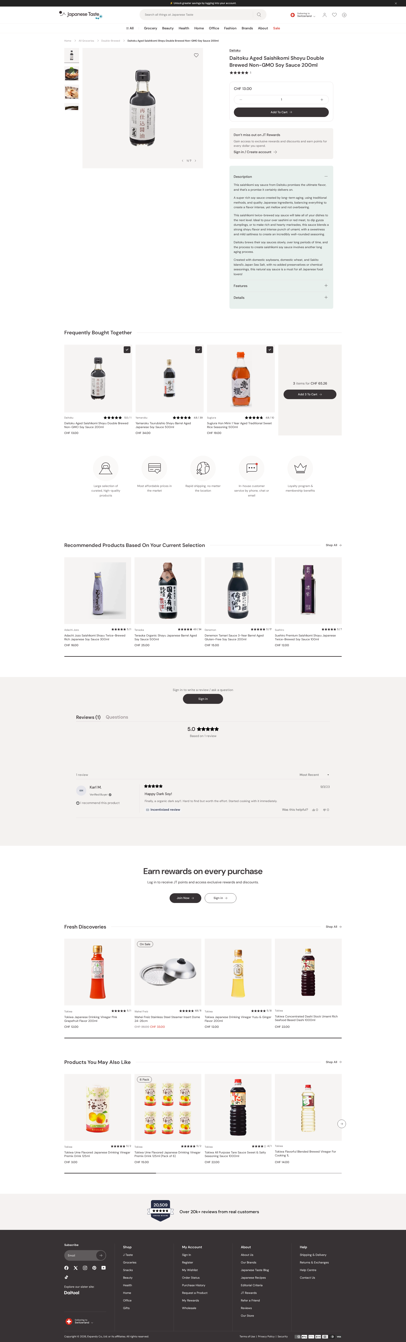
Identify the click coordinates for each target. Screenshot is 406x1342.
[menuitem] (130, 28)
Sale (276, 28)
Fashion (230, 28)
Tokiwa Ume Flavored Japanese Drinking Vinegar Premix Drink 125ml (97, 1154)
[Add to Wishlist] (196, 55)
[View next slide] (195, 160)
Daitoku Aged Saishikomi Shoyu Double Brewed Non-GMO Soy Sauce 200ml (96, 425)
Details (239, 297)
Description (243, 176)
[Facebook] (66, 1268)
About (263, 28)
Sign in (203, 699)
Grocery (150, 28)
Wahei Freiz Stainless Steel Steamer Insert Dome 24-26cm (167, 1019)
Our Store (247, 1316)
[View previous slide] (182, 160)
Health (184, 28)
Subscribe (101, 1255)
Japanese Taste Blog (255, 1270)
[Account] (324, 15)
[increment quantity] (322, 99)
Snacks (128, 1270)
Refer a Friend (250, 1300)
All (132, 28)
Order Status (191, 1277)
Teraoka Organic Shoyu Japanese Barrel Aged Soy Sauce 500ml (165, 637)
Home (199, 28)
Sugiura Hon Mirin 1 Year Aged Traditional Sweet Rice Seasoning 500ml (239, 425)
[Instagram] (85, 1268)
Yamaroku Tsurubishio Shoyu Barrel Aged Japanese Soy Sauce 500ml (163, 425)
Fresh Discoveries (85, 926)
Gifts (126, 1308)
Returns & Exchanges (314, 1262)
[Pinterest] (94, 1268)
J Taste (128, 1255)
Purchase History (193, 1285)
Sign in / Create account (252, 152)
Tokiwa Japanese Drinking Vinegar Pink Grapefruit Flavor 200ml (90, 1019)
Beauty (168, 28)
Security (283, 1336)
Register (187, 1262)
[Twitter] (76, 1268)
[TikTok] (66, 1277)
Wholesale (189, 1308)
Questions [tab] (117, 717)
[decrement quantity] (241, 99)
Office (214, 28)
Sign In (186, 1255)
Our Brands (248, 1262)
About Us (247, 1255)
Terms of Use (247, 1336)
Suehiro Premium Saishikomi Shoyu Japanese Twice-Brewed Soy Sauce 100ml (305, 637)
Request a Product (194, 1293)
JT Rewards (249, 1293)
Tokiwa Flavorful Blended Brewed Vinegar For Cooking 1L (305, 1153)
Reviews (246, 1308)
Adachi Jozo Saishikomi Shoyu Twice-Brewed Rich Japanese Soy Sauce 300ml (94, 637)
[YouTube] (104, 1268)
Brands (247, 28)
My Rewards (190, 1300)
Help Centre (308, 1270)
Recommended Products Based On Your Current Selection (134, 545)
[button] (240, 72)
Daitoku (234, 50)
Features (240, 286)
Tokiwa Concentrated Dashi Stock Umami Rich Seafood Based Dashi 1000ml (306, 1018)
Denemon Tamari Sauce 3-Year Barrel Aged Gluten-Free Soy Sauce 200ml (234, 637)
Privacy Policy (266, 1336)
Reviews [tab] (88, 717)
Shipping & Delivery (313, 1255)
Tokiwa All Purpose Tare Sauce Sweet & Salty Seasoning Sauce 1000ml (235, 1154)
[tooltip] (163, 809)
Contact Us (307, 1277)
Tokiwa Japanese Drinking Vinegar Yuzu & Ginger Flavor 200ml (238, 1019)
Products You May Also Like (97, 1062)
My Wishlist (190, 1270)
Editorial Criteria (252, 1285)
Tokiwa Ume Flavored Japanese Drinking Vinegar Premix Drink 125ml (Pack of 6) (167, 1154)
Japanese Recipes (253, 1277)
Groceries (129, 1262)
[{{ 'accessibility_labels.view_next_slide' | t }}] (341, 1124)
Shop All (331, 545)
